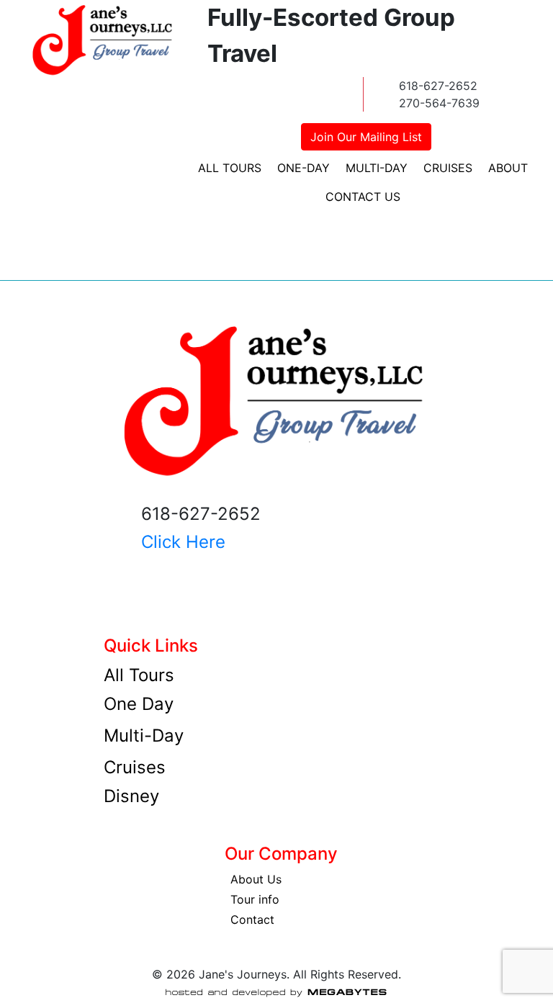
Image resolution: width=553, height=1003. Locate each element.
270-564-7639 (439, 103)
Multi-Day (377, 168)
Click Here (183, 541)
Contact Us (362, 196)
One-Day (303, 168)
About (508, 168)
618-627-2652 (438, 85)
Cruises (447, 168)
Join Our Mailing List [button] (366, 137)
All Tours (229, 168)
